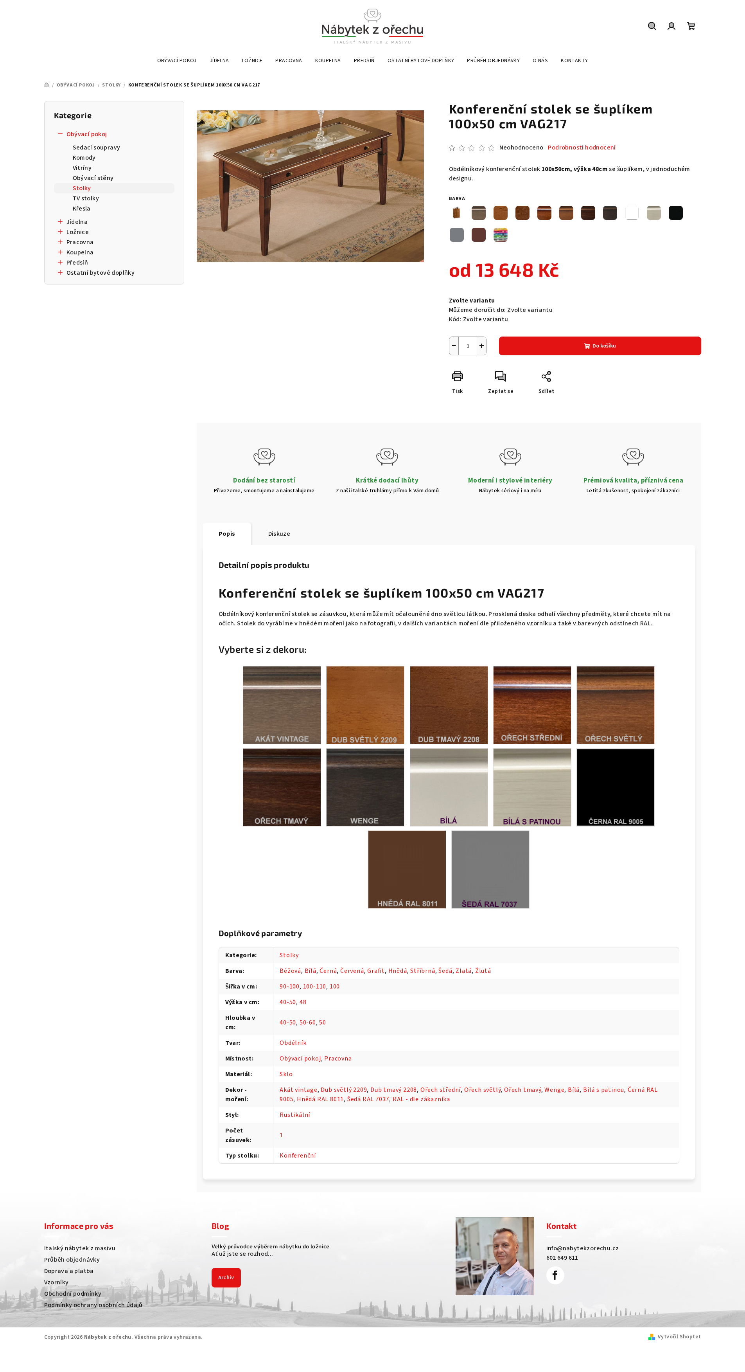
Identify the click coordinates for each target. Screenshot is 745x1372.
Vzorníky (56, 1282)
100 (335, 986)
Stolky (82, 188)
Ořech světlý (482, 1090)
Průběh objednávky (72, 1259)
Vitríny (82, 168)
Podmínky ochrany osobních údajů (93, 1305)
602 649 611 (562, 1257)
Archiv (226, 1278)
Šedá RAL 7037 (368, 1099)
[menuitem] (177, 61)
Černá (328, 971)
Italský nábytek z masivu (80, 1248)
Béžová (290, 971)
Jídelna (77, 222)
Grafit (376, 971)
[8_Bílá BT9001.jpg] (449, 787)
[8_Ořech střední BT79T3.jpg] (532, 704)
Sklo (286, 1074)
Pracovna (80, 242)
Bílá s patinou (603, 1090)
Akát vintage (299, 1090)
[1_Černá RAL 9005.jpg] (615, 786)
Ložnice (77, 232)
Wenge (554, 1090)
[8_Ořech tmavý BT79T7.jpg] (282, 787)
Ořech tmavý (522, 1090)
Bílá (310, 971)
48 (303, 1002)
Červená (352, 971)
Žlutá (483, 971)
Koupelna (80, 252)
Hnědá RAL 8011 (320, 1099)
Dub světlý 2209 (344, 1090)
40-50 (288, 1002)
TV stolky (86, 198)
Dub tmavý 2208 (393, 1090)
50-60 (308, 1022)
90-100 (290, 986)
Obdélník (293, 1043)
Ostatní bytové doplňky (100, 272)
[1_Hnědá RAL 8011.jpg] (407, 869)
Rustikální (295, 1115)
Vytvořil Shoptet (679, 1337)
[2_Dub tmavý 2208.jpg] (449, 704)
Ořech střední (440, 1090)
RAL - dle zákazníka (421, 1099)
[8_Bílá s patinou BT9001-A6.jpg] (532, 787)
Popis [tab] (227, 533)
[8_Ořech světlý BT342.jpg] (615, 704)
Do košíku (604, 346)
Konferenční (298, 1155)
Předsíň (77, 262)
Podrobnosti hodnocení (582, 147)
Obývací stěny (93, 178)
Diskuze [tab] (279, 533)
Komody (84, 157)
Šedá (445, 971)
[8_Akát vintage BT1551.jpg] (282, 704)
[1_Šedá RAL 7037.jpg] (490, 869)
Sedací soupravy (96, 147)
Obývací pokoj (86, 134)
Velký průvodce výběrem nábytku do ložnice (271, 1246)
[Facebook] (555, 1275)
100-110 (315, 986)
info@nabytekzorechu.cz (582, 1248)
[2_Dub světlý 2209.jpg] (365, 704)
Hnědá (397, 971)
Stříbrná (422, 971)
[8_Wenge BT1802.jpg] (365, 787)
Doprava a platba (69, 1271)
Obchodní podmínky (73, 1293)
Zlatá (464, 971)
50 (322, 1022)
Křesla (82, 208)
